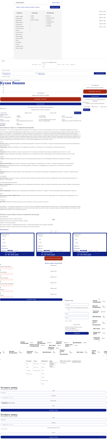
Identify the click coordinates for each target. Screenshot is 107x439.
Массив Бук (19, 34)
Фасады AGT (19, 18)
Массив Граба (19, 48)
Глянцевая (48, 20)
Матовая (48, 16)
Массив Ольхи (19, 46)
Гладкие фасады (50, 18)
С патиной (48, 23)
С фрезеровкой (50, 21)
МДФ (32, 16)
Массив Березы (20, 26)
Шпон (17, 40)
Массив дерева (35, 20)
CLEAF (17, 44)
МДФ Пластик (19, 22)
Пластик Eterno (20, 28)
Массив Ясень (19, 38)
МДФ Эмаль (19, 20)
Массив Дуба (19, 36)
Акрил (17, 30)
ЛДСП (32, 18)
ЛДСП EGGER (19, 16)
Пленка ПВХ (19, 24)
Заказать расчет (55, 7)
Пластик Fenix (19, 32)
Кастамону (18, 42)
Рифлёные (48, 25)
